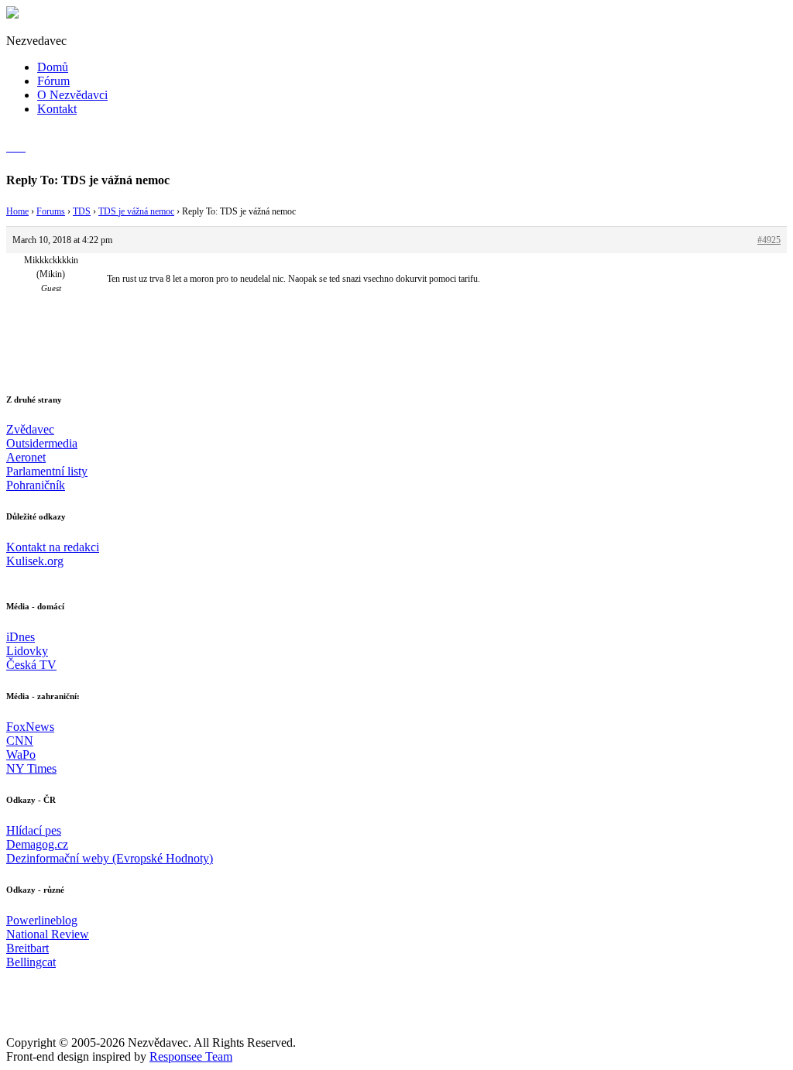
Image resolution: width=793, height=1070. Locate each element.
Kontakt (57, 108)
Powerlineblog (41, 920)
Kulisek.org (35, 561)
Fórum (53, 80)
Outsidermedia (41, 443)
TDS (82, 211)
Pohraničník (35, 485)
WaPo (21, 754)
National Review (47, 934)
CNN (19, 740)
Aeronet (26, 457)
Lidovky (27, 650)
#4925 (769, 240)
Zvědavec (30, 429)
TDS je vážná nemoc (136, 211)
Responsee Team (190, 1056)
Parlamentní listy (47, 471)
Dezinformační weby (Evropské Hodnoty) (109, 858)
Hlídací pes (33, 830)
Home (17, 211)
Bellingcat (31, 962)
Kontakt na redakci (52, 547)
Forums (50, 211)
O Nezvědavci (72, 94)
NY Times (31, 768)
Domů (52, 67)
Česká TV (31, 664)
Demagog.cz (37, 844)
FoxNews (30, 726)
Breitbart (27, 948)
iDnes (20, 636)
